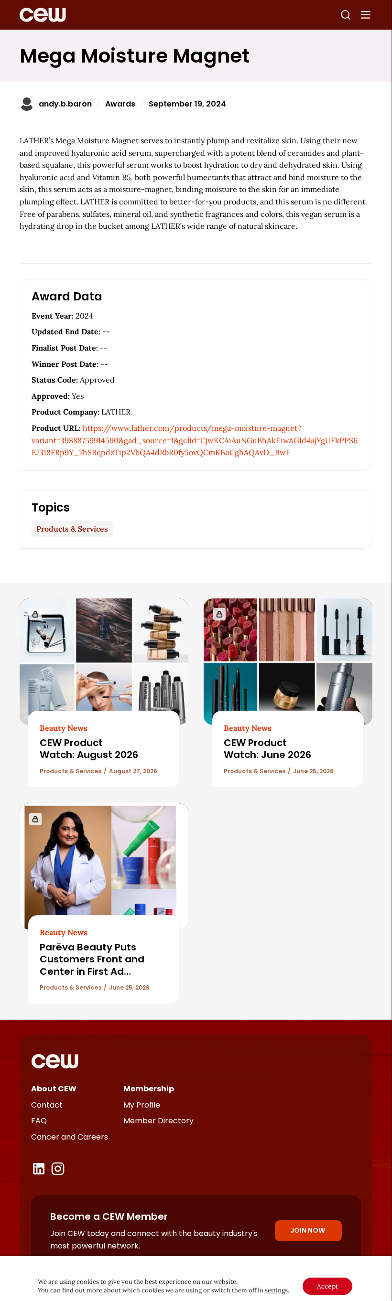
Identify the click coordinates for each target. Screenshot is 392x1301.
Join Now (307, 1230)
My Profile (141, 1104)
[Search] (345, 15)
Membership (148, 1088)
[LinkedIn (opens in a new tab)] (38, 1168)
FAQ (39, 1120)
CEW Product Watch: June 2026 (267, 748)
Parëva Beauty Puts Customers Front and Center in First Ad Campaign (92, 965)
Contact (47, 1104)
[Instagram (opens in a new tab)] (57, 1168)
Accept (327, 1286)
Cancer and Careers (69, 1136)
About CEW (53, 1088)
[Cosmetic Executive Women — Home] (43, 15)
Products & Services (72, 528)
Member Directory (158, 1120)
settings (276, 1290)
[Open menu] (365, 14)
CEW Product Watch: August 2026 (89, 748)
